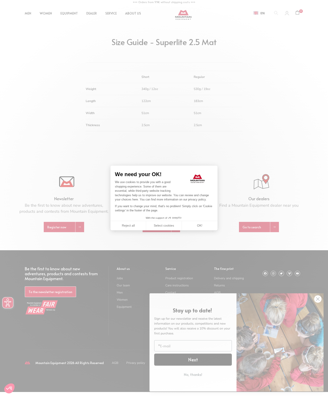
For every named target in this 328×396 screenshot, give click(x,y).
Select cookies (164, 225)
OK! (199, 225)
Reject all (128, 225)
